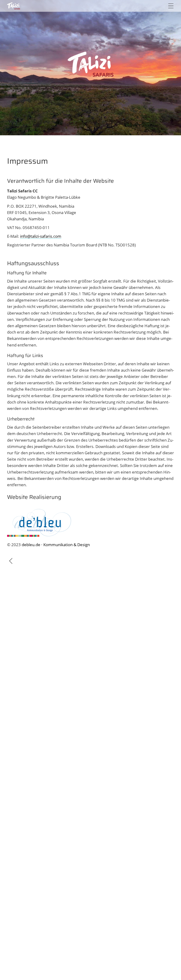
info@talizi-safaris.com (40, 236)
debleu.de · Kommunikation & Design (56, 544)
